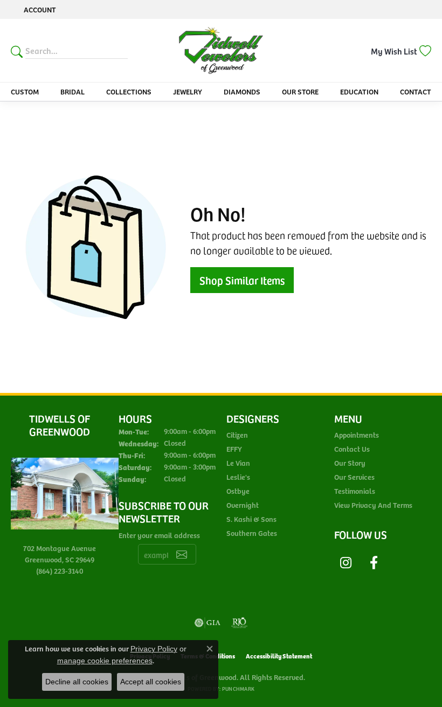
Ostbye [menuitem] (238, 491)
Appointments (356, 435)
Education (359, 91)
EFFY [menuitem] (234, 449)
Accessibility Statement (279, 655)
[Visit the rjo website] (239, 623)
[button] (39, 9)
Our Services (354, 477)
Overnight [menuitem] (242, 505)
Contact (415, 91)
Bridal (72, 91)
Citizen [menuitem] (237, 435)
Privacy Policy (153, 648)
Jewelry (187, 91)
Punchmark (238, 688)
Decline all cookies (76, 681)
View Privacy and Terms (373, 505)
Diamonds (242, 91)
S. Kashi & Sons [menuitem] (251, 519)
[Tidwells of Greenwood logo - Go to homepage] (221, 50)
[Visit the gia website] (207, 623)
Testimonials (354, 491)
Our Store (300, 91)
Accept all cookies (150, 681)
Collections (128, 91)
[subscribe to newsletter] (182, 554)
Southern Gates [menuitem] (251, 533)
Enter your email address (159, 535)
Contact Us (352, 449)
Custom (25, 91)
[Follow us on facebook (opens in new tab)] (373, 563)
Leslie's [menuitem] (238, 477)
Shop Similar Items (242, 280)
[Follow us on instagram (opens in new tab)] (345, 563)
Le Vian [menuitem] (238, 463)
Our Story (349, 463)
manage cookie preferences (105, 660)
